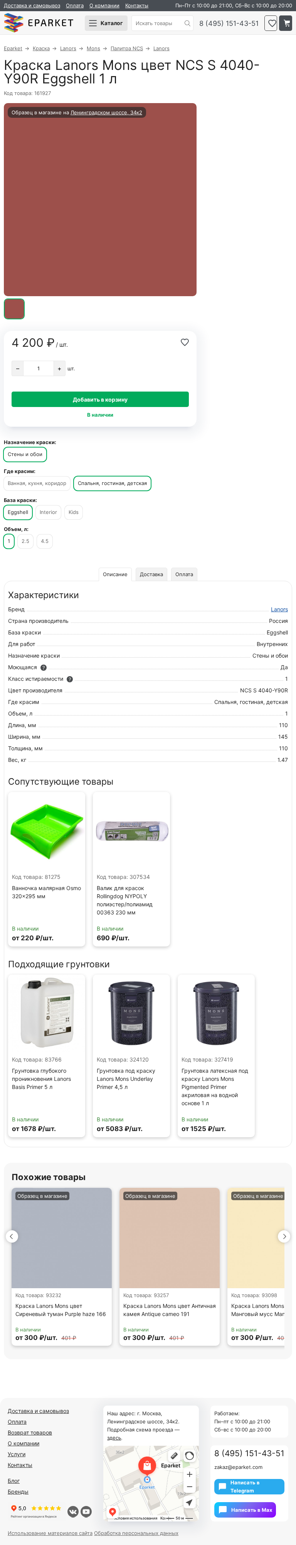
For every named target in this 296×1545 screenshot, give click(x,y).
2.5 (25, 541)
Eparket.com (38, 23)
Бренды (18, 1491)
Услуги (16, 1454)
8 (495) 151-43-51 (229, 23)
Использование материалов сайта (50, 1533)
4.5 (45, 541)
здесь (114, 1438)
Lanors (279, 609)
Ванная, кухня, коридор (37, 483)
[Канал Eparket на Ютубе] (86, 1512)
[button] (12, 1236)
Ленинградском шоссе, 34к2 (106, 112)
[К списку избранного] (271, 23)
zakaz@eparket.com (238, 1467)
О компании (104, 5)
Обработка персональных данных (136, 1533)
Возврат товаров (30, 1432)
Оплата (75, 5)
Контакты (136, 5)
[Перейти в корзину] (285, 23)
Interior (48, 512)
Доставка (151, 574)
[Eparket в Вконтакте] (73, 1512)
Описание (115, 574)
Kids (74, 512)
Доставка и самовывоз (32, 5)
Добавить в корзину (100, 399)
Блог (14, 1480)
